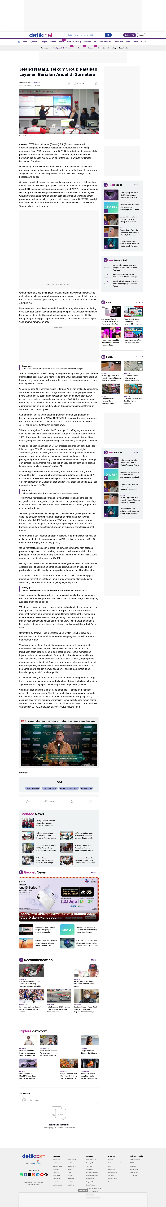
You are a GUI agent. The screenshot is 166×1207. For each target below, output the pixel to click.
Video (135, 42)
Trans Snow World (92, 1175)
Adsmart (89, 1166)
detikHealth (72, 1166)
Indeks (143, 42)
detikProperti (57, 1185)
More (93, 872)
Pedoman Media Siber (115, 1163)
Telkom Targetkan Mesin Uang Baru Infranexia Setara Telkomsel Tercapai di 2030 (54, 590)
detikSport (56, 1175)
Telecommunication (102, 42)
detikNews (56, 1160)
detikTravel (72, 1160)
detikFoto (71, 1179)
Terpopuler (45, 48)
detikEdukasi (57, 1163)
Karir (109, 1166)
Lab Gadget (80, 47)
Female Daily (134, 1172)
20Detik (70, 1175)
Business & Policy (74, 42)
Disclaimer (111, 1182)
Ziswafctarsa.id (91, 1185)
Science (87, 42)
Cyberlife (34, 42)
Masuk (141, 35)
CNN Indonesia (135, 1160)
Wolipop (71, 1169)
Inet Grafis (123, 48)
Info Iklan (111, 1175)
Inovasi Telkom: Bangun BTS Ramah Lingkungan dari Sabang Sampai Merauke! (61, 721)
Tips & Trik (118, 42)
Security (101, 48)
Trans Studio (90, 1179)
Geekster (92, 47)
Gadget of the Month (63, 47)
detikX (70, 1172)
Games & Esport (57, 41)
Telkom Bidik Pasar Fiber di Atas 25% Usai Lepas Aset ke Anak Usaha (50, 493)
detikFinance (57, 1166)
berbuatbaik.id (91, 1160)
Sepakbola (57, 1179)
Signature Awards (92, 1172)
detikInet (56, 1169)
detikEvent (89, 1169)
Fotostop (112, 48)
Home (24, 42)
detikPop (71, 1185)
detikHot (56, 1172)
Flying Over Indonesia (93, 1188)
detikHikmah (72, 1182)
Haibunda (133, 1166)
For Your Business (92, 1191)
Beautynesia (134, 1169)
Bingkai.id (89, 1182)
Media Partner (112, 1172)
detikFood (71, 1163)
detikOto (56, 1182)
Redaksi (110, 1160)
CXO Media (134, 1175)
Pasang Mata (90, 1163)
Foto (128, 42)
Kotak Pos (111, 1169)
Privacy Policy (112, 1179)
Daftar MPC (129, 35)
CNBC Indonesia (135, 1163)
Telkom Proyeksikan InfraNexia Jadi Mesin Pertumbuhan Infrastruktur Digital (52, 369)
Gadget (44, 42)
